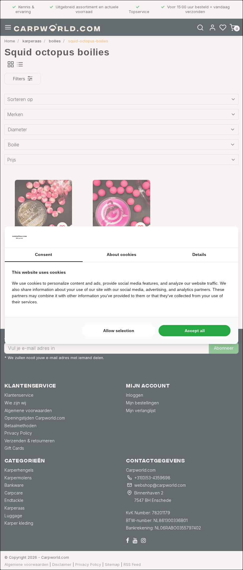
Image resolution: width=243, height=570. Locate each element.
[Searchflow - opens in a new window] (223, 237)
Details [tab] (199, 254)
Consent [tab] (43, 254)
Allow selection (118, 330)
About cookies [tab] (121, 254)
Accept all (195, 330)
